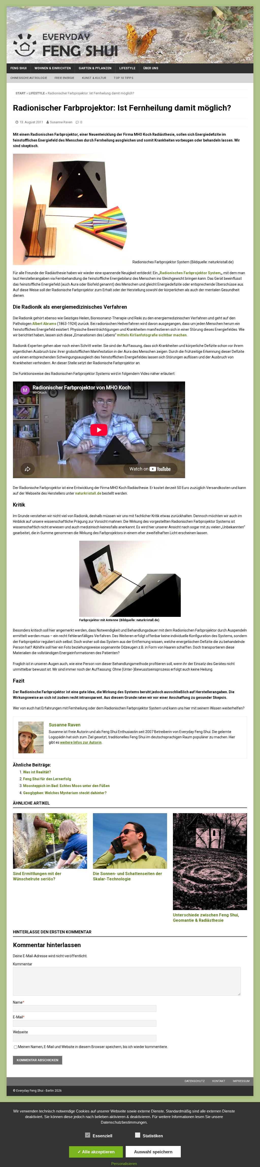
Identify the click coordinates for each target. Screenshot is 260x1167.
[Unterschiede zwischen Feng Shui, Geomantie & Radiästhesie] (210, 861)
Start (20, 93)
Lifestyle (127, 68)
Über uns (150, 68)
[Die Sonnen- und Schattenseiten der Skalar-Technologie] (130, 841)
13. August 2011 (31, 122)
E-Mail (18, 1017)
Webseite (20, 1032)
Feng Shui (18, 68)
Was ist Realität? (37, 772)
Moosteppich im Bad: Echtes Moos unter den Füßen (66, 786)
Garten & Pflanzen (95, 68)
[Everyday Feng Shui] (130, 61)
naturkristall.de (88, 493)
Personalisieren (124, 1163)
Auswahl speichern (153, 1151)
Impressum (241, 1081)
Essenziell (102, 1136)
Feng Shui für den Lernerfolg (47, 779)
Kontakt (218, 1081)
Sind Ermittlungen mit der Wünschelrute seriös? (37, 876)
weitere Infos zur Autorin (81, 742)
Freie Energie (64, 78)
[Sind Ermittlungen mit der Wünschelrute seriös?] (50, 841)
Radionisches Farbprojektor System (190, 273)
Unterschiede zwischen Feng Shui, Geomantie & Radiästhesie (206, 918)
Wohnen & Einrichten (53, 68)
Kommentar (22, 964)
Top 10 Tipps (123, 78)
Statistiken (153, 1136)
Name (18, 1002)
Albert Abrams (44, 324)
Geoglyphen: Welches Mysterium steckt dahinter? (65, 793)
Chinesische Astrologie (28, 78)
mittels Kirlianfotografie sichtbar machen (152, 335)
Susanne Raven (61, 122)
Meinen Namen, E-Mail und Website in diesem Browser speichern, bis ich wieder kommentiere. (93, 1047)
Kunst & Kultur (94, 78)
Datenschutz (195, 1081)
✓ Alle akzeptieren (96, 1151)
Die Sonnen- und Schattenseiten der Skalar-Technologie (127, 876)
